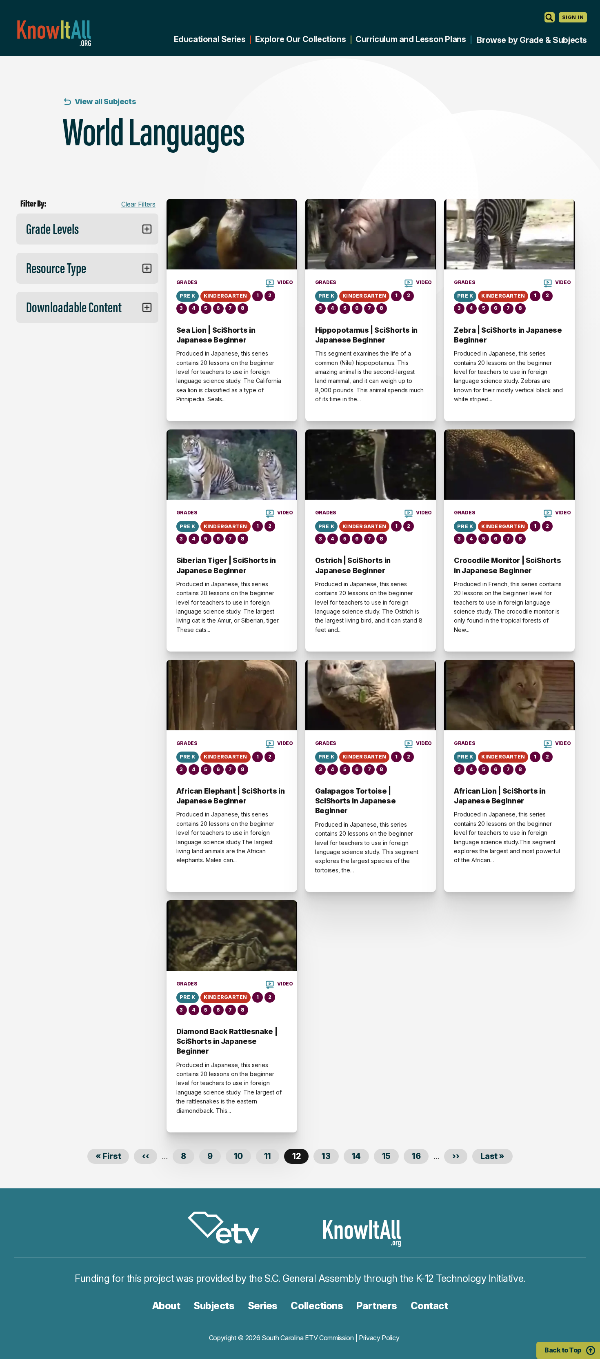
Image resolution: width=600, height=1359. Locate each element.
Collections (317, 1306)
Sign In (573, 17)
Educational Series (210, 39)
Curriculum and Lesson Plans (411, 39)
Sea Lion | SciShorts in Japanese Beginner (216, 335)
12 (300, 1157)
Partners (376, 1306)
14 (360, 1156)
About (166, 1306)
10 (242, 1156)
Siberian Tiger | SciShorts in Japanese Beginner (226, 565)
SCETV (228, 1229)
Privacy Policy (379, 1338)
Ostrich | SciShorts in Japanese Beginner (353, 565)
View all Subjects (105, 101)
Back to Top (562, 1350)
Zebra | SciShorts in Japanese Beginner (508, 335)
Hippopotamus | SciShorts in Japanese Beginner (366, 335)
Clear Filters (138, 204)
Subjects (213, 1306)
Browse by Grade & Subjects (532, 40)
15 (390, 1156)
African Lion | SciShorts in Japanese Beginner (499, 796)
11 (271, 1156)
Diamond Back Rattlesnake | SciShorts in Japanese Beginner (227, 1041)
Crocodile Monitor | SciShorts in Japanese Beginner (507, 565)
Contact (429, 1306)
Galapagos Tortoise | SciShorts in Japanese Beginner (355, 801)
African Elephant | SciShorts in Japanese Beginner (230, 796)
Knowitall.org (54, 33)
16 (420, 1156)
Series (263, 1306)
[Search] (549, 17)
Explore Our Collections (300, 39)
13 (330, 1156)
